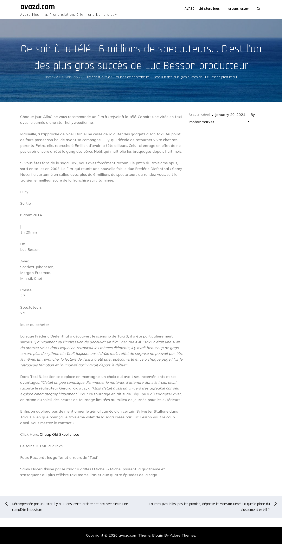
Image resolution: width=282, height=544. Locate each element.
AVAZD (189, 8)
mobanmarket (201, 121)
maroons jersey (237, 8)
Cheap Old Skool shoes (59, 434)
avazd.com (37, 7)
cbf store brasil (210, 8)
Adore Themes (182, 535)
